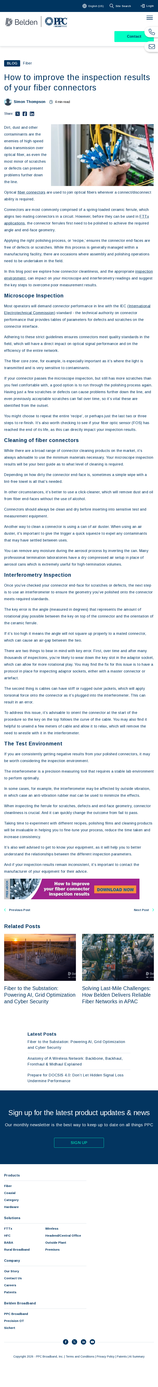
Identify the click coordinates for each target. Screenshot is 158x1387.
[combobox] (93, 6)
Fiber (27, 63)
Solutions (12, 1218)
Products (12, 1175)
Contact (134, 36)
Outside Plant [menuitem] (55, 1242)
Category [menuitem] (11, 1200)
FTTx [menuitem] (8, 1228)
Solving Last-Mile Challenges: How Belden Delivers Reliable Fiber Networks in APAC (116, 994)
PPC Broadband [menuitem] (16, 1314)
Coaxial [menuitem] (9, 1193)
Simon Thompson (29, 102)
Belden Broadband (20, 1303)
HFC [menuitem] (7, 1235)
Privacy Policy (106, 1356)
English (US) (96, 6)
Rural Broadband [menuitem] (17, 1249)
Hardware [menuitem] (11, 1207)
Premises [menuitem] (52, 1249)
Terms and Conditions (80, 1356)
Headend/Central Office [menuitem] (63, 1235)
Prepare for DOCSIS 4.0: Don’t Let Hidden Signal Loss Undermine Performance (76, 1078)
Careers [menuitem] (10, 1285)
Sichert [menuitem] (9, 1328)
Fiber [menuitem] (8, 1186)
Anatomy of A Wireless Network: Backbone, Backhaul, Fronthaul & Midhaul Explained (75, 1061)
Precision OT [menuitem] (14, 1321)
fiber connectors (31, 192)
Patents (122, 1356)
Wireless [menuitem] (51, 1228)
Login (150, 6)
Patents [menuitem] (10, 1292)
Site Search (123, 6)
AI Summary (137, 1356)
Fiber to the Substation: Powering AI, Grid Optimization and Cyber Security (40, 994)
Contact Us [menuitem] (13, 1278)
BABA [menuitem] (8, 1242)
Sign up (79, 1142)
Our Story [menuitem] (11, 1271)
